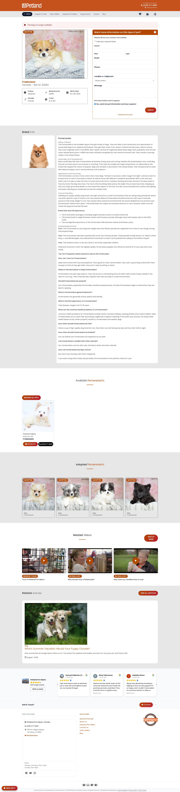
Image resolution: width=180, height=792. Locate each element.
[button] (156, 684)
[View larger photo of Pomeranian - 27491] (46, 403)
